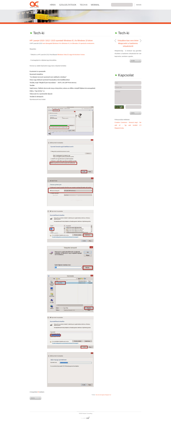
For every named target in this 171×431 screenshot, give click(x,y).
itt (38, 392)
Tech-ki (83, 5)
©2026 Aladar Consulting (85, 413)
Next (140, 40)
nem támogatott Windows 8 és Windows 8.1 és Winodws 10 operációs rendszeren (68, 43)
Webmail (95, 5)
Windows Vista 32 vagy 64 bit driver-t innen (71, 54)
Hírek (53, 5)
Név (117, 83)
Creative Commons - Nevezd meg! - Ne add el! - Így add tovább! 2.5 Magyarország (128, 125)
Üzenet (118, 91)
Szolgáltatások (67, 5)
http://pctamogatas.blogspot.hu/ (103, 394)
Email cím (119, 87)
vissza (33, 398)
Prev (115, 40)
